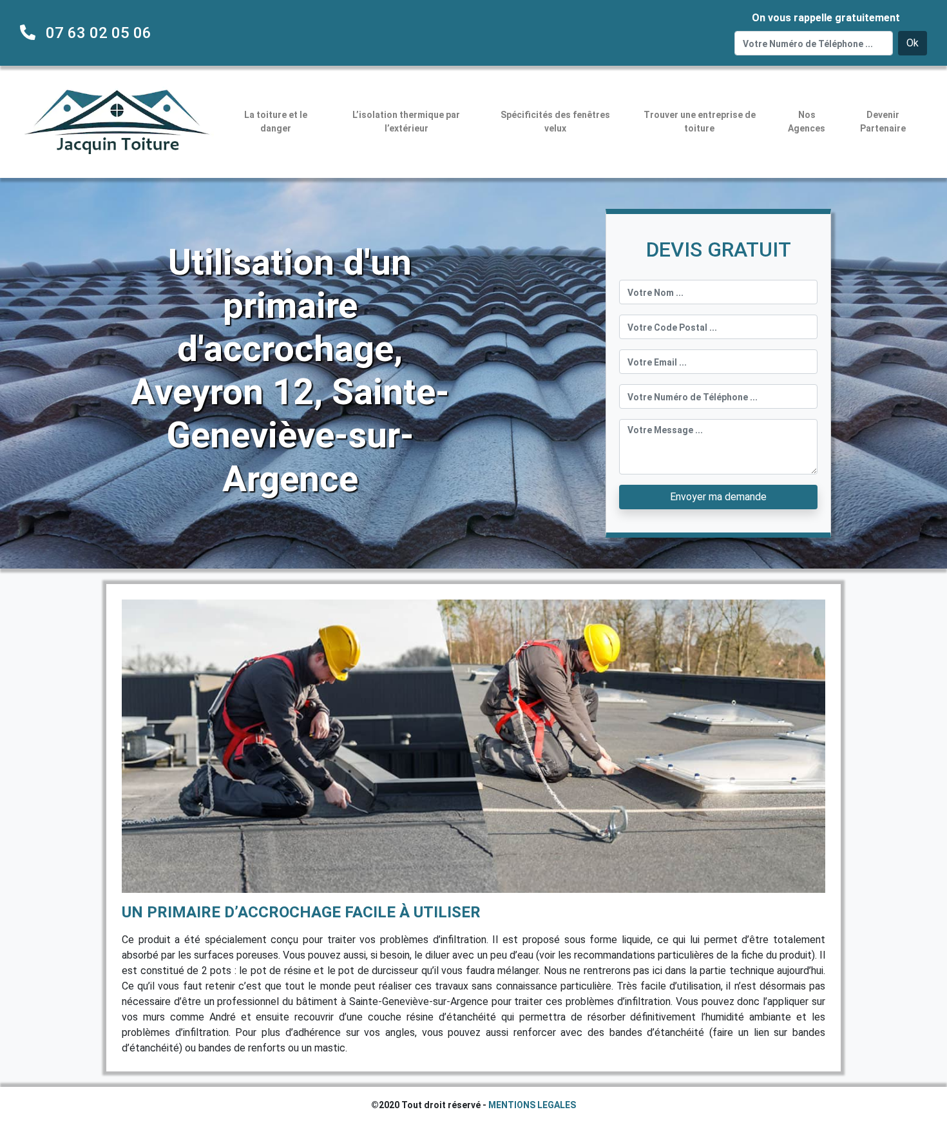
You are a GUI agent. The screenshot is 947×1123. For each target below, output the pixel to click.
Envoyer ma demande (718, 497)
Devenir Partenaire (883, 121)
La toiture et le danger (275, 121)
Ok (912, 43)
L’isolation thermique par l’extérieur (406, 121)
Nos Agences (806, 121)
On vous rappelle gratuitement (826, 18)
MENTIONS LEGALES (532, 1105)
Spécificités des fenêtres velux (555, 121)
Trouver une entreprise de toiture (700, 121)
